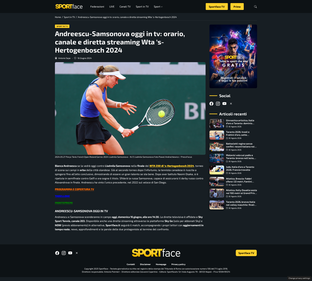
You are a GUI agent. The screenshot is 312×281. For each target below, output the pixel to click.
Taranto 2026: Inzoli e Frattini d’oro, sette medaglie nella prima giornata (237, 136)
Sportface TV (217, 6)
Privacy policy (178, 264)
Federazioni (97, 6)
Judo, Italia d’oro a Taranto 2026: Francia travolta (240, 168)
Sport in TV (142, 6)
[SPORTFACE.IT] (69, 6)
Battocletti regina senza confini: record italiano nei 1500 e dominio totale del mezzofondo (240, 148)
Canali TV (125, 6)
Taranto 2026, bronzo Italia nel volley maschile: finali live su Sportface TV (240, 204)
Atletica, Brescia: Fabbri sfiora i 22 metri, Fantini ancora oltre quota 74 (239, 181)
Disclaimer (145, 264)
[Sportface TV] (233, 56)
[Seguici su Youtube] (224, 103)
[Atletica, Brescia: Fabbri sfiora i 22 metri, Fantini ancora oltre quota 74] (216, 181)
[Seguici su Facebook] (211, 103)
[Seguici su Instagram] (218, 103)
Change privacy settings (299, 278)
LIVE (111, 6)
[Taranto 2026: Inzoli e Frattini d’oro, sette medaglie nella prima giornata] (216, 135)
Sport (157, 6)
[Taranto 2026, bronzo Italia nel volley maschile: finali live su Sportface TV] (216, 204)
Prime (237, 6)
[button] (255, 6)
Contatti (131, 264)
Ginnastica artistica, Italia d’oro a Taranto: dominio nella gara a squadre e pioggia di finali (240, 124)
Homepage (161, 264)
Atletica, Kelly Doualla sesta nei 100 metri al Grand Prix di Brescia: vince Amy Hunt (241, 193)
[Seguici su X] (231, 103)
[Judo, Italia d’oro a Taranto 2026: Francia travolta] (216, 170)
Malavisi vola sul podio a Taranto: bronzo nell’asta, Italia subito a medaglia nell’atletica (240, 159)
